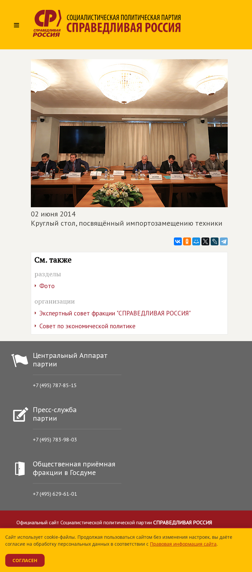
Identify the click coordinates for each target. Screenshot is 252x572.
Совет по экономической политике (87, 326)
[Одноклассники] (187, 241)
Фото (47, 286)
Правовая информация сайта (183, 544)
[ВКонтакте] (178, 241)
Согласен (24, 560)
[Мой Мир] (196, 241)
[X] (205, 241)
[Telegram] (224, 241)
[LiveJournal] (215, 241)
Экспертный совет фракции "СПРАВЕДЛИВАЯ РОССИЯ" (115, 313)
